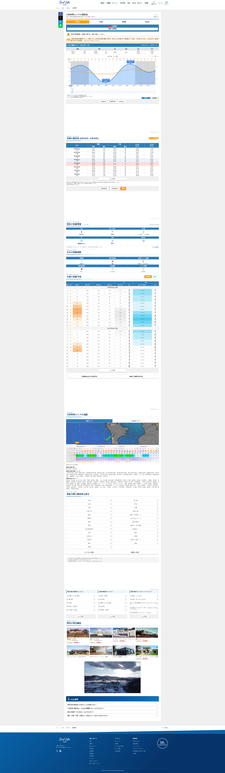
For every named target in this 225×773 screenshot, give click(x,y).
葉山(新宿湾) (89, 529)
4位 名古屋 (101, 606)
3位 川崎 (69, 603)
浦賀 (135, 532)
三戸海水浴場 (103, 474)
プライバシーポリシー (138, 748)
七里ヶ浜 (89, 511)
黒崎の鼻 (120, 482)
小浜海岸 (87, 476)
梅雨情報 (91, 753)
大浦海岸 (144, 480)
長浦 (89, 525)
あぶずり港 (79, 480)
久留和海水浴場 (127, 474)
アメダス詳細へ (155, 246)
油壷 (135, 543)
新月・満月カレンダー (94, 763)
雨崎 (88, 480)
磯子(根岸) (136, 522)
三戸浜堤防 (121, 487)
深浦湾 (68, 487)
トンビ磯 (144, 483)
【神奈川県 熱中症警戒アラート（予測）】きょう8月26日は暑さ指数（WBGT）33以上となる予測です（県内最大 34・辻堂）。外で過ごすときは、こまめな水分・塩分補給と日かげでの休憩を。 (112, 39)
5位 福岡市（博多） (104, 610)
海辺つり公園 (127, 480)
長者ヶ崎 (105, 476)
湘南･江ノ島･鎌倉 (135, 525)
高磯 (125, 483)
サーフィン (117, 741)
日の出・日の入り (93, 761)
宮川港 (140, 487)
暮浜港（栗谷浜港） (111, 482)
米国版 (134, 753)
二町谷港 (79, 487)
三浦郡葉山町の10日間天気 (89, 376)
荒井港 (93, 480)
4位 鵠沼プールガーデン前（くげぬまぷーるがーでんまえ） (143, 608)
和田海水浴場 (88, 474)
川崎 (89, 507)
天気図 (101, 22)
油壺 (84, 480)
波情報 (124, 22)
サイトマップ (136, 746)
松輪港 (96, 487)
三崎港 (109, 487)
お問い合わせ (136, 741)
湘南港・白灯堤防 (75, 483)
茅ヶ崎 (136, 500)
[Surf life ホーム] (64, 3)
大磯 (135, 507)
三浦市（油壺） (134, 539)
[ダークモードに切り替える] (160, 3)
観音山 (84, 482)
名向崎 (74, 485)
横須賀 (135, 529)
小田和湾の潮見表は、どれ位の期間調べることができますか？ (86, 708)
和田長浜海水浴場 (122, 472)
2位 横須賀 (70, 599)
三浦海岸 (135, 474)
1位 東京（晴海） (103, 596)
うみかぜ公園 (103, 480)
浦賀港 (133, 480)
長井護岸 (155, 483)
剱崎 (134, 483)
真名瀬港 (94, 483)
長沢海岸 (68, 485)
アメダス (91, 758)
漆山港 (138, 480)
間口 (89, 543)
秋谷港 (68, 480)
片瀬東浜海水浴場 (91, 472)
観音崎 (79, 482)
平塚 (135, 504)
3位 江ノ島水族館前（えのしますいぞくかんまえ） (143, 603)
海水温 (147, 22)
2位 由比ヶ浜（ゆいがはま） (138, 599)
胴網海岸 (72, 476)
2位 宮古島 (101, 599)
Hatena (60, 22)
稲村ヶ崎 (135, 511)
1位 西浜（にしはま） (136, 596)
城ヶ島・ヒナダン (118, 483)
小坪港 (143, 482)
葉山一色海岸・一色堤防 (145, 485)
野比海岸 (99, 476)
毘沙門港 (155, 485)
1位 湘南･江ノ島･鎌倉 (73, 596)
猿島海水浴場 (101, 472)
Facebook (60, 14)
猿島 (89, 514)
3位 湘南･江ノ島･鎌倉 (104, 603)
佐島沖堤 (149, 482)
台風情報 (91, 751)
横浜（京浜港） (134, 514)
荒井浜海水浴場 (132, 472)
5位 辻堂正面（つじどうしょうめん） (141, 612)
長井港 (150, 483)
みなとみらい (135, 518)
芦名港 (73, 480)
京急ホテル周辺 (128, 482)
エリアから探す (89, 552)
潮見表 (68, 8)
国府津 (89, 518)
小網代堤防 (137, 482)
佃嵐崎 (130, 483)
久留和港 (101, 482)
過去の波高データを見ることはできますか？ (81, 712)
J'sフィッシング (102, 483)
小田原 (88, 536)
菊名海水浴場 (73, 474)
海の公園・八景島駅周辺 (115, 480)
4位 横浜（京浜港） (72, 606)
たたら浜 (141, 474)
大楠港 (150, 480)
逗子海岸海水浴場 (111, 472)
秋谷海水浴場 (112, 474)
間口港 (91, 487)
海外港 (154, 480)
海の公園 (68, 469)
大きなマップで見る (72, 464)
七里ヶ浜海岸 (79, 476)
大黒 (89, 500)
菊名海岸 (89, 482)
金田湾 (89, 539)
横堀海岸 (80, 474)
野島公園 (79, 485)
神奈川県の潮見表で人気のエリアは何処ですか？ (82, 704)
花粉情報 (91, 756)
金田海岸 (73, 482)
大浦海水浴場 (141, 472)
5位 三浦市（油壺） (72, 610)
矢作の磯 (154, 487)
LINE (61, 26)
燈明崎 (138, 483)
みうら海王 (102, 487)
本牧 (89, 522)
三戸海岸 (114, 487)
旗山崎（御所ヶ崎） (131, 485)
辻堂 (89, 504)
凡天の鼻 (85, 487)
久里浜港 (95, 482)
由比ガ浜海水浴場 (80, 472)
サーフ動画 (117, 748)
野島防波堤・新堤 (100, 485)
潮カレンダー (92, 746)
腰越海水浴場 (150, 472)
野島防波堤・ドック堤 (112, 485)
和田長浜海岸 (74, 488)
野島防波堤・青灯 (88, 485)
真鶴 (89, 547)
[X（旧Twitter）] (57, 751)
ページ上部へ (165, 727)
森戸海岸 (119, 474)
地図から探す (135, 552)
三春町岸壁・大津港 (131, 487)
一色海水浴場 (70, 472)
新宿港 (89, 483)
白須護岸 (83, 483)
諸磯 (144, 487)
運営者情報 (135, 743)
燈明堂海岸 (148, 474)
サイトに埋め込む (153, 138)
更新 (123, 188)
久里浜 (136, 536)
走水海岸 (74, 469)
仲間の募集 (117, 751)
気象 (63, 8)
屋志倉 (148, 487)
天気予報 (91, 748)
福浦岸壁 (73, 487)
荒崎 (97, 480)
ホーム (57, 8)
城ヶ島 (110, 483)
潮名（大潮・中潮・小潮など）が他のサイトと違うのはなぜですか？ (88, 715)
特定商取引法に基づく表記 (139, 751)
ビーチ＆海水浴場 (119, 746)
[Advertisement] (112, 119)
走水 (89, 532)
